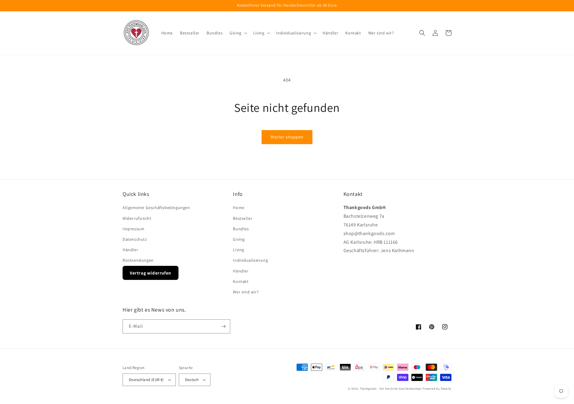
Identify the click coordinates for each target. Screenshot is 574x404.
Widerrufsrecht (137, 218)
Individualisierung (250, 260)
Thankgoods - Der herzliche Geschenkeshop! (391, 389)
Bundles (241, 228)
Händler (130, 249)
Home (238, 207)
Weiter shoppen (287, 137)
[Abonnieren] (223, 326)
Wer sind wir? (246, 292)
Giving (239, 239)
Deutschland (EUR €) (146, 379)
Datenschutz (135, 239)
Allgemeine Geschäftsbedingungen (156, 207)
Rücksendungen (138, 260)
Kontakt (240, 281)
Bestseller (242, 218)
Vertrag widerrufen (150, 273)
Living (238, 249)
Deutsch (192, 379)
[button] (238, 33)
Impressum (133, 228)
